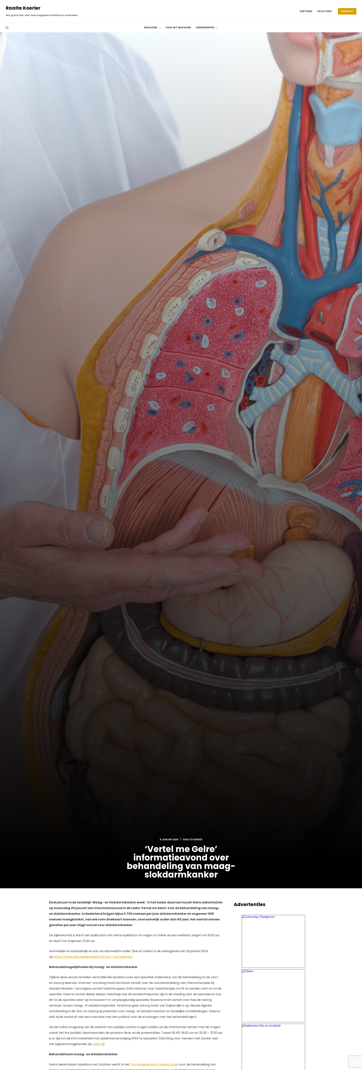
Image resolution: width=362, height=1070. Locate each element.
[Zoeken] (7, 27)
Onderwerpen (205, 27)
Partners (306, 11)
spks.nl (98, 1044)
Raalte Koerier (23, 8)
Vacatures (324, 11)
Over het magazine (178, 27)
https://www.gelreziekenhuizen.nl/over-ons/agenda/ (93, 957)
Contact (347, 11)
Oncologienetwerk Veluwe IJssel (154, 1064)
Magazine (150, 27)
